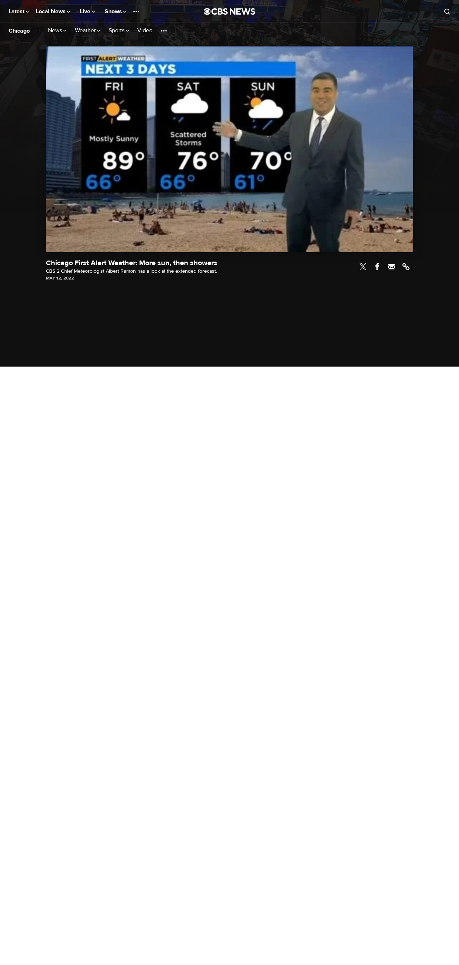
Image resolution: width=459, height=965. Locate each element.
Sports (117, 30)
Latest (17, 11)
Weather (86, 30)
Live (86, 11)
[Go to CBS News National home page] (229, 11)
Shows (114, 11)
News (55, 30)
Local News (51, 11)
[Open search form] (447, 11)
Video (144, 30)
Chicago (19, 30)
